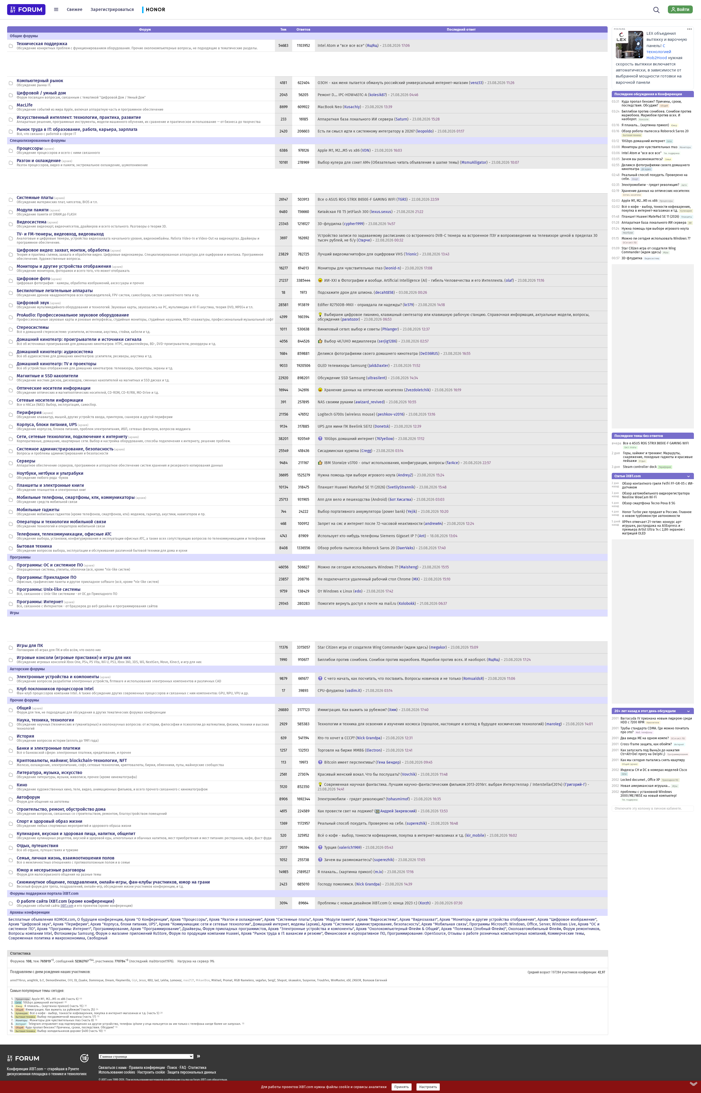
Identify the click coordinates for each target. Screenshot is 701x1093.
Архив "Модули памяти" (334, 919)
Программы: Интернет (40, 601)
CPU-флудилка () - (355, 690)
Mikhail (216, 980)
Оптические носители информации (54, 388)
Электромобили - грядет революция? (650, 185)
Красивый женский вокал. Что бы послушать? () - (383, 774)
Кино (22, 784)
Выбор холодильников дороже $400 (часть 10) (70, 1031)
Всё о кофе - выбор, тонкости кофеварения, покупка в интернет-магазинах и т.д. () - (417, 835)
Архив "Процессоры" (188, 919)
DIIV (70, 980)
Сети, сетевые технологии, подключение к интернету (72, 436)
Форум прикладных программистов (234, 929)
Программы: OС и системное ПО (50, 565)
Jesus (142, 980)
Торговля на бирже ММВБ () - (365, 750)
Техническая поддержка (42, 43)
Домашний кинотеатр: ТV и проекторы (56, 363)
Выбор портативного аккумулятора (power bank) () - (383, 511)
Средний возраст (539, 972)
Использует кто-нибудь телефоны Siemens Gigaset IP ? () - (387, 536)
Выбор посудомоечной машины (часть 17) (66, 1017)
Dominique (96, 980)
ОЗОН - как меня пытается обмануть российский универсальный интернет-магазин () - (416, 82)
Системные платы (35, 197)
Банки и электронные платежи (49, 748)
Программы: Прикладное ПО (46, 577)
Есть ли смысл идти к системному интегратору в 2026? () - (391, 131)
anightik (32, 980)
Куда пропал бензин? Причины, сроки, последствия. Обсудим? (69, 1027)
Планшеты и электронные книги (50, 485)
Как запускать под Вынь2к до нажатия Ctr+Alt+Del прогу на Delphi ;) (650, 752)
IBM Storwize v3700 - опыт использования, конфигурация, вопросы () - (407, 463)
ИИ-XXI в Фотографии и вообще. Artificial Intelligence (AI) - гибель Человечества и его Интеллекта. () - (434, 280)
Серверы (26, 461)
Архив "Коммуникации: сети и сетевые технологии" (205, 924)
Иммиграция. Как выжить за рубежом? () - (373, 709)
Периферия (29, 412)
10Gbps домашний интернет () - (374, 438)
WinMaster (338, 980)
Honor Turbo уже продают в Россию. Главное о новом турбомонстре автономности (657, 514)
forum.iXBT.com (202, 1080)
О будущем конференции (100, 919)
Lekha (164, 980)
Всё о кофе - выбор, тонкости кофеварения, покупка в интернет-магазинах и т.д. (656, 208)
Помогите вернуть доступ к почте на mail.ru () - (382, 603)
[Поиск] (656, 9)
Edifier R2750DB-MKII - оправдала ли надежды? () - (381, 305)
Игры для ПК (30, 645)
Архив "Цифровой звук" (29, 924)
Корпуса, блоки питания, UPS (47, 424)
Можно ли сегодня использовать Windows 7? (656, 238)
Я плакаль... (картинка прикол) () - (365, 872)
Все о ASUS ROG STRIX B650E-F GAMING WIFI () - (378, 199)
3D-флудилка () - (356, 224)
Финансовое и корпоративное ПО (354, 933)
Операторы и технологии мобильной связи (61, 521)
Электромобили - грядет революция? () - (379, 799)
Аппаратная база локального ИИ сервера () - (379, 119)
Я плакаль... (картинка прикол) (645, 125)
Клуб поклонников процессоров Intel (55, 688)
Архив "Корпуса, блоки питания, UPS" (123, 924)
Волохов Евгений (375, 980)
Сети (18, 1002)
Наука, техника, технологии (45, 720)
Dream (109, 980)
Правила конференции (147, 1067)
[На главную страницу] (26, 9)
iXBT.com (67, 906)
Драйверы (191, 929)
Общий (24, 708)
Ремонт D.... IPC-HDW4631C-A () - (368, 95)
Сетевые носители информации (50, 400)
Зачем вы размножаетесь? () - (374, 860)
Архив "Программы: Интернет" (64, 929)
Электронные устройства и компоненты (58, 676)
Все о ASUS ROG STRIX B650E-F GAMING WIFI (656, 443)
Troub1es (323, 980)
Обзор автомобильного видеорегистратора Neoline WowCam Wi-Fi (656, 495)
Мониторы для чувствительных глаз (649, 147)
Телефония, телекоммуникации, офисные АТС (64, 534)
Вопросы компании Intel (30, 933)
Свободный (97, 938)
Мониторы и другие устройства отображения (64, 266)
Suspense (309, 980)
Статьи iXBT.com (627, 476)
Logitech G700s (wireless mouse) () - (376, 414)
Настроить (428, 1087)
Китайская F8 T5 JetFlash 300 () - (370, 211)
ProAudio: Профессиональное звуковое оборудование (73, 315)
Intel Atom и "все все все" (642, 153)
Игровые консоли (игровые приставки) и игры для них (74, 657)
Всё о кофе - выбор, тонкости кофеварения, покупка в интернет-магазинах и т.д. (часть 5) (94, 1013)
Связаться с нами (113, 1067)
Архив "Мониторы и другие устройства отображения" (487, 919)
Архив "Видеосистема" (377, 919)
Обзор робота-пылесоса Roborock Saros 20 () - (382, 548)
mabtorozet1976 (160, 961)
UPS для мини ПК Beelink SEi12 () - (369, 426)
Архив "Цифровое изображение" (567, 919)
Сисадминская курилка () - (360, 450)
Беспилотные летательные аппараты (55, 290)
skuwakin (294, 980)
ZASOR (356, 980)
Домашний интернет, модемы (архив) (286, 924)
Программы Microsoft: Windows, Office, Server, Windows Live (522, 924)
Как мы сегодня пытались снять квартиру (652, 760)
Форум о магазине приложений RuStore (131, 933)
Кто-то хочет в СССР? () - (365, 738)
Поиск (172, 1067)
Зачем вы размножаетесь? (642, 159)
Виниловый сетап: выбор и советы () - (374, 329)
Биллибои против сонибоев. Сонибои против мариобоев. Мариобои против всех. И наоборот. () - (424, 659)
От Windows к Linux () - (355, 591)
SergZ (271, 980)
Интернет (21, 1023)
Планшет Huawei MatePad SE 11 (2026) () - (382, 487)
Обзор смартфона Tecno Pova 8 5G (648, 503)
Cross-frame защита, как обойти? (646, 744)
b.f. (42, 980)
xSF (348, 980)
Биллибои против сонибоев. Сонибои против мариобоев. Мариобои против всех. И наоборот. (656, 115)
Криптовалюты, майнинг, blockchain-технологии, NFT (72, 760)
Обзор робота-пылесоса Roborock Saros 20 (655, 131)
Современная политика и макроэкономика (46, 938)
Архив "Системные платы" (287, 919)
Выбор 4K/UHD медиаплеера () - (376, 341)
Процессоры (30, 148)
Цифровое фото (33, 278)
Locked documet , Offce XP (640, 780)
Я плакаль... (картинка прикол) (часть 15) (54, 1006)
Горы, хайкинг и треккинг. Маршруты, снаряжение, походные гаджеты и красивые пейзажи (658, 457)
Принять (401, 1087)
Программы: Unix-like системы (49, 589)
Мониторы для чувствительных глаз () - (375, 268)
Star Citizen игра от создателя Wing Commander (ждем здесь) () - (398, 647)
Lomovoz (176, 980)
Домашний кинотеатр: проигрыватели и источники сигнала (79, 339)
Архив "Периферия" (70, 924)
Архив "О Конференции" (146, 919)
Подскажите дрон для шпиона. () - (372, 292)
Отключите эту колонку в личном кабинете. (648, 808)
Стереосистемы (33, 327)
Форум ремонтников (581, 929)
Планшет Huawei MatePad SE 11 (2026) (650, 216)
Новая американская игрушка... (645, 786)
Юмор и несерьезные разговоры (51, 870)
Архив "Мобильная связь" (444, 924)
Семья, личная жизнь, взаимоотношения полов (65, 858)
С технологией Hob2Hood (659, 52)
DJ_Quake (80, 980)
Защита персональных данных (191, 1072)
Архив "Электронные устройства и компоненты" (311, 929)
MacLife (25, 105)
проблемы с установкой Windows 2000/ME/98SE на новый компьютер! (648, 794)
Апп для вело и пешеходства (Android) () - (381, 499)
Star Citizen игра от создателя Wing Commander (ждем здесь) (649, 250)
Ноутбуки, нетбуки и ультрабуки (50, 473)
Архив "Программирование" (155, 929)
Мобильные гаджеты (38, 509)
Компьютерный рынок (40, 80)
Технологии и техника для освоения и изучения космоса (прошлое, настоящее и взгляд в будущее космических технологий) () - (455, 724)
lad (156, 980)
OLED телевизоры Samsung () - (369, 365)
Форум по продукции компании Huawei (204, 933)
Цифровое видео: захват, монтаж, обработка (63, 250)
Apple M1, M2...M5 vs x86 (639, 201)
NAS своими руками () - (367, 402)
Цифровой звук (33, 302)
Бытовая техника (34, 546)
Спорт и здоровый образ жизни (49, 821)
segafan (260, 980)
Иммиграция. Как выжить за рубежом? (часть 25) (60, 1009)
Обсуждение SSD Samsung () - (368, 378)
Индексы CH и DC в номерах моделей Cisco (653, 770)
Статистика (197, 1067)
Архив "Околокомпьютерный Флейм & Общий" (397, 929)
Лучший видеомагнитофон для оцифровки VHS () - (383, 254)
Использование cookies (117, 1072)
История (25, 736)
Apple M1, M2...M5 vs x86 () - (360, 150)
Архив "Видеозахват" (419, 919)
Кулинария (22, 1013)
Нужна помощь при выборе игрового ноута (655, 229)
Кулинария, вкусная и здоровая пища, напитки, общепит (76, 833)
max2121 (188, 980)
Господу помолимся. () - (365, 884)
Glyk (134, 980)
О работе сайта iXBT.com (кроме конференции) (65, 901)
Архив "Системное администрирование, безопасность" (370, 924)
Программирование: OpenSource (416, 933)
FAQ (183, 1067)
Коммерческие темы (566, 933)
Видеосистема (32, 222)
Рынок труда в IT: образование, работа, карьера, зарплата (77, 129)
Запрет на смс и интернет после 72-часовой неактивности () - (396, 523)
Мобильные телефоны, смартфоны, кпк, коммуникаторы (76, 497)
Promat (227, 980)
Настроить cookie (151, 1072)
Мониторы (21, 1020)
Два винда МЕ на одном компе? (644, 738)
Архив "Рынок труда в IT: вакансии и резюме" (282, 933)
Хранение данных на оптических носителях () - (392, 390)
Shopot (282, 980)
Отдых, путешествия (37, 845)
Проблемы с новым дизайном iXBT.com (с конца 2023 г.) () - (390, 903)
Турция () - (358, 847)
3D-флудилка (632, 258)
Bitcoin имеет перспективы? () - (378, 762)
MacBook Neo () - (355, 107)
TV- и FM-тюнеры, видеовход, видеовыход (60, 234)
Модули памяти (33, 209)
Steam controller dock (640, 467)
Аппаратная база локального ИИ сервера (654, 223)
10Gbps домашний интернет (43, 1002)
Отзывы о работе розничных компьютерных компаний (497, 933)
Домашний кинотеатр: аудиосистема (55, 351)
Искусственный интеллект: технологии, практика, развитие (79, 117)
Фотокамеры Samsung (74, 933)
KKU (150, 980)
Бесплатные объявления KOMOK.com (41, 919)
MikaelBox (203, 980)
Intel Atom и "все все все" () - (364, 45)
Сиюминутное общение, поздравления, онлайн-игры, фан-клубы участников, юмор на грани (113, 882)
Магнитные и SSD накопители (47, 375)
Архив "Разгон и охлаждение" (235, 919)
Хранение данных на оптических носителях (655, 191)
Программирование (110, 929)
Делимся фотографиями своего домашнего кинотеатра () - (394, 353)
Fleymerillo (123, 980)
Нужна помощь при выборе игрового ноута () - (381, 475)
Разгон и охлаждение (39, 160)
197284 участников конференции (573, 972)
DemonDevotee (56, 980)
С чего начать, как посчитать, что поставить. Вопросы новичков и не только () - (419, 678)
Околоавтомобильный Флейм (534, 929)
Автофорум (28, 797)
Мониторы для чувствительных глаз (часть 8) (62, 1020)
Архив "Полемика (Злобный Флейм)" (473, 929)
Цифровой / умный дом (41, 93)
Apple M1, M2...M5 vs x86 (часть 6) (55, 999)
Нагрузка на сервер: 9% (195, 961)
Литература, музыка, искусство (49, 772)
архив (49, 149)
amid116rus (17, 980)
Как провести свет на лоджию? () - (383, 811)
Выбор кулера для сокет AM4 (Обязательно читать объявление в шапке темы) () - (418, 162)
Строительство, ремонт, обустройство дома (61, 809)
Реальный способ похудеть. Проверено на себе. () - (388, 823)
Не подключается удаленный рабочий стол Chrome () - (384, 579)
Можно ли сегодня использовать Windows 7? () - (383, 567)
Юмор (19, 1006)
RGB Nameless (244, 980)
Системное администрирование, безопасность (65, 448)
